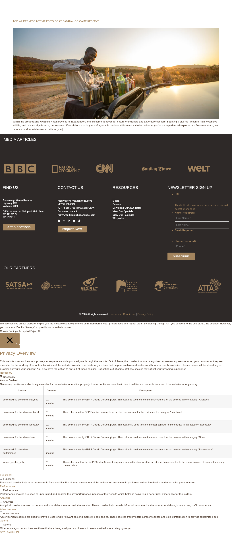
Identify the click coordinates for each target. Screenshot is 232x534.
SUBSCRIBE (181, 256)
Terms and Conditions (122, 314)
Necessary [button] (6, 372)
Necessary (9, 377)
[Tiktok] (79, 221)
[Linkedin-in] (69, 221)
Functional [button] (6, 474)
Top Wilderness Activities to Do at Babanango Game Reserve (56, 21)
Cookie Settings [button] (9, 331)
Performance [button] (7, 486)
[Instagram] (64, 221)
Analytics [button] (5, 497)
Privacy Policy (145, 314)
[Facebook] (59, 221)
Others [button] (4, 520)
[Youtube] (74, 221)
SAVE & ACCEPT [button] (9, 532)
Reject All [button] (35, 331)
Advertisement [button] (8, 509)
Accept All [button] (24, 331)
